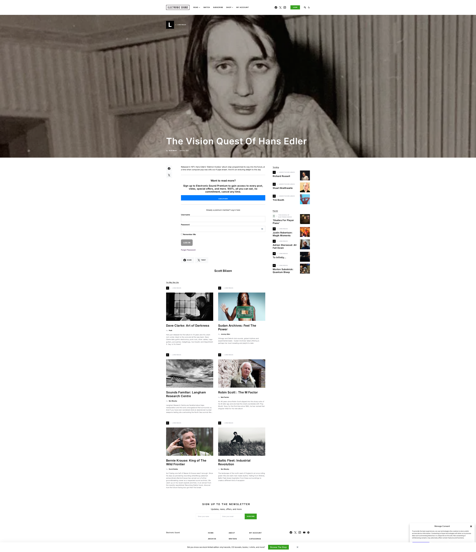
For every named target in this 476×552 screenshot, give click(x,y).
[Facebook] (276, 7)
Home (211, 533)
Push (170, 330)
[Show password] (262, 229)
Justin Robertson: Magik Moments (283, 234)
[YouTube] (304, 532)
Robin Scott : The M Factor (238, 392)
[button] (471, 526)
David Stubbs (173, 469)
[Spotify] (308, 532)
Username (185, 215)
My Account (255, 533)
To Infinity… (279, 257)
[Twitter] (280, 7)
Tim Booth (278, 200)
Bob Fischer (225, 397)
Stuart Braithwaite (283, 188)
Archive (212, 539)
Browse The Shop (278, 547)
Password (185, 225)
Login (295, 7)
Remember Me (189, 234)
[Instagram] (284, 7)
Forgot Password (188, 250)
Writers (233, 539)
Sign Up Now (223, 199)
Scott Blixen (173, 150)
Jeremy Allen (225, 334)
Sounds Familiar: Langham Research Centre (186, 394)
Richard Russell (281, 176)
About (232, 533)
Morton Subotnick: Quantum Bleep (283, 270)
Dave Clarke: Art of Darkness (187, 325)
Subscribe (251, 516)
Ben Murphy (173, 401)
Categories (255, 539)
